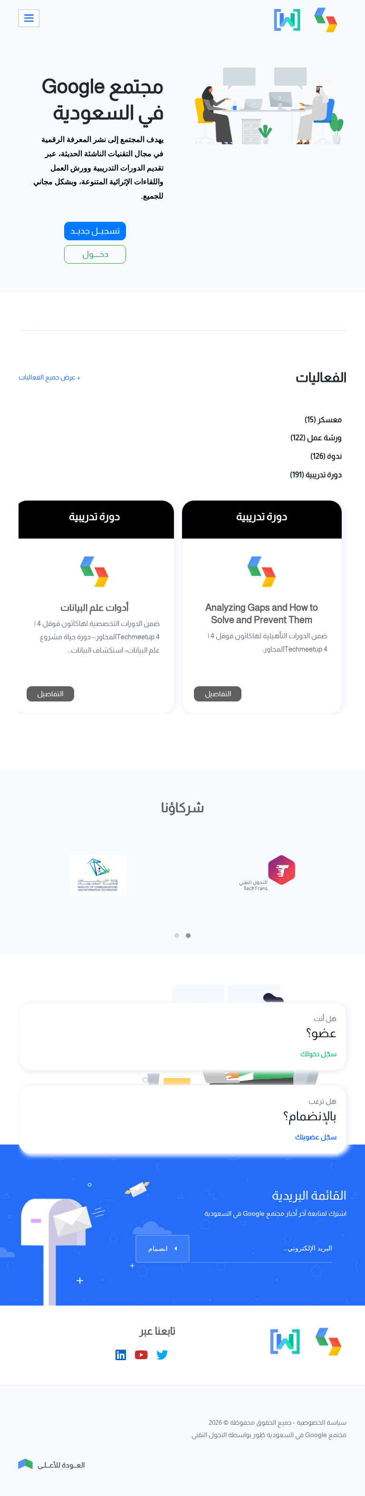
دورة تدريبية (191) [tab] (316, 475)
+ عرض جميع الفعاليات (49, 377)
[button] (176, 935)
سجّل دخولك (317, 1054)
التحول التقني (209, 1435)
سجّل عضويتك (315, 1137)
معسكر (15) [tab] (323, 420)
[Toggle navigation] (29, 18)
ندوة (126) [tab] (326, 456)
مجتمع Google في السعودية (306, 1435)
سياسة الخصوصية (321, 1422)
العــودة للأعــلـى (61, 1465)
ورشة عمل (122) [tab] (316, 438)
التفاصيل (218, 694)
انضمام (159, 1248)
